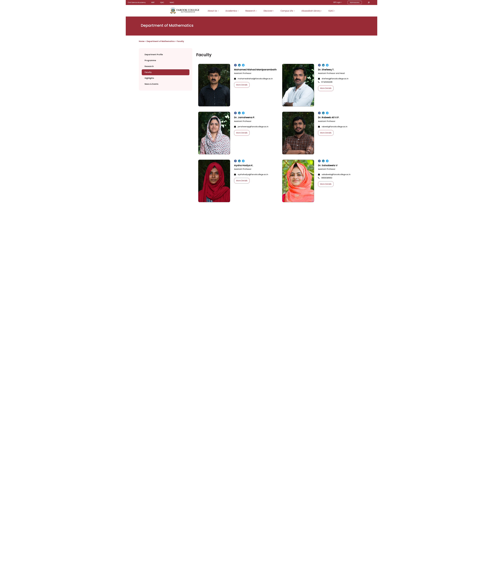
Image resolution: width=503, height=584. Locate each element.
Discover (268, 10)
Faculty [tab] (148, 72)
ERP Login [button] (337, 2)
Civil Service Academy (137, 2)
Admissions (354, 2)
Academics (231, 10)
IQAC (162, 2)
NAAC (172, 2)
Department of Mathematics (161, 41)
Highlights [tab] (149, 78)
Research (250, 10)
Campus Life (287, 10)
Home (141, 41)
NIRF (153, 2)
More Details (241, 84)
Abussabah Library (311, 10)
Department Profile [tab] (154, 54)
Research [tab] (149, 66)
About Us (212, 10)
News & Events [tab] (151, 84)
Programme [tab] (150, 60)
